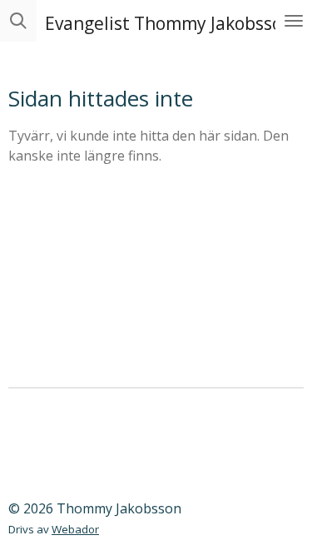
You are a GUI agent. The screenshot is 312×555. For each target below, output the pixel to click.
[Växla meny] (293, 21)
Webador (75, 529)
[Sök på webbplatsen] (18, 21)
